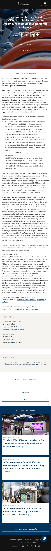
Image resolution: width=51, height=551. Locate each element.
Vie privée (38, 540)
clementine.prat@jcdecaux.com (13, 330)
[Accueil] (24, 4)
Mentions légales (15, 540)
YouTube (5, 302)
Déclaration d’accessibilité (27, 542)
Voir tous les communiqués (25, 529)
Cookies (28, 540)
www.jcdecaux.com (28, 297)
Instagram (40, 300)
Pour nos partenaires (29, 379)
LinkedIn (25, 300)
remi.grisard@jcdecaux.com (12, 342)
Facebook (32, 300)
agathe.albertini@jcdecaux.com (26, 309)
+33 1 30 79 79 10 (10, 327)
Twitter (19, 300)
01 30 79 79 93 (9, 339)
